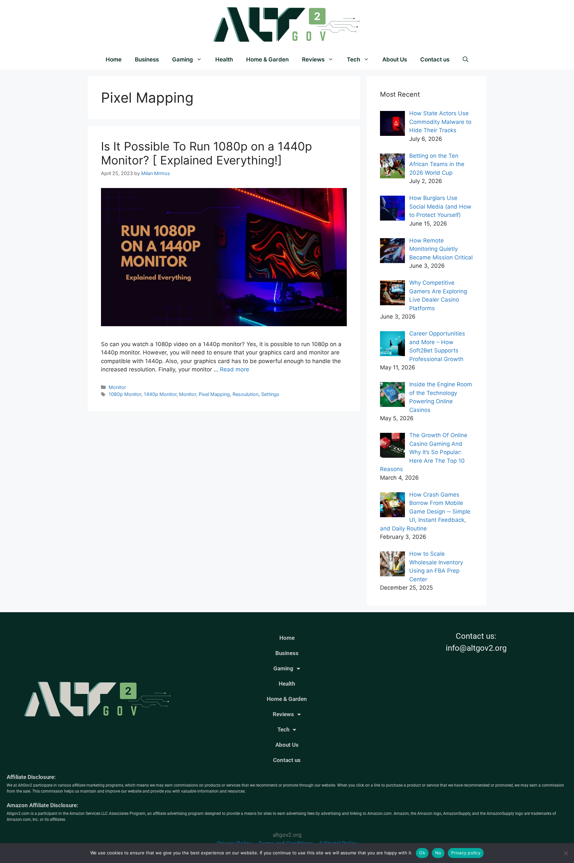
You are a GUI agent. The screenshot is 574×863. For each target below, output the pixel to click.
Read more (234, 369)
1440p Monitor (160, 394)
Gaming (182, 59)
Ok (422, 852)
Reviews (313, 59)
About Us (394, 59)
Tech (353, 59)
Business (147, 59)
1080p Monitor (125, 394)
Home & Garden (267, 59)
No (438, 852)
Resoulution (245, 394)
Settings (270, 394)
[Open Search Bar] (465, 59)
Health (224, 59)
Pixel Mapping (214, 394)
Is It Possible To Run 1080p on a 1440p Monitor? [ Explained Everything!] (206, 153)
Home (114, 59)
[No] (565, 853)
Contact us (434, 59)
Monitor (117, 387)
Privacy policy (465, 852)
